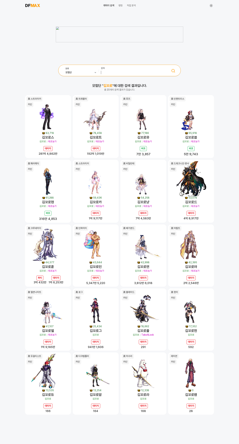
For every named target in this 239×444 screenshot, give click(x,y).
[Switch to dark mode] (211, 5)
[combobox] (81, 71)
